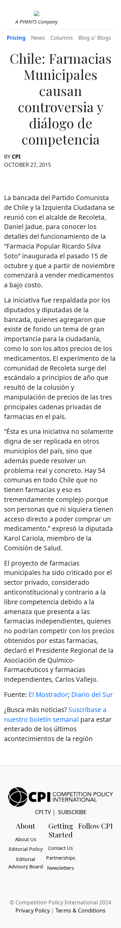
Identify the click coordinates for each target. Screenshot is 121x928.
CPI (16, 156)
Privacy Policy (32, 910)
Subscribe (72, 812)
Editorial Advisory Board (25, 863)
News (38, 37)
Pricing (16, 37)
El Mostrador (48, 694)
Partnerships (60, 858)
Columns (61, 37)
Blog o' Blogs (94, 37)
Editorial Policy (26, 849)
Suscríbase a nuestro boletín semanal (55, 714)
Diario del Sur (92, 694)
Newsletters (60, 868)
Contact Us (60, 848)
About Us (25, 839)
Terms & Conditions (80, 910)
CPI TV (43, 812)
